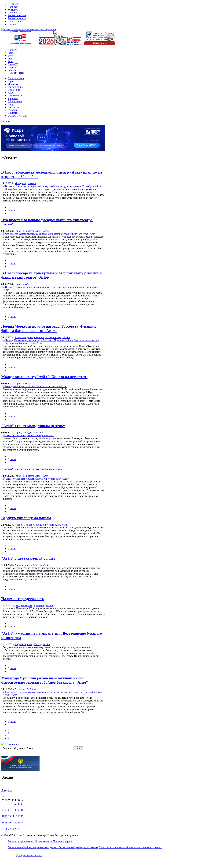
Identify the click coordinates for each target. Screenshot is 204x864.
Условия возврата (62, 841)
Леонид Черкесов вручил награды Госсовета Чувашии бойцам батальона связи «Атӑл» (48, 328)
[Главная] (28, 29)
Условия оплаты (43, 841)
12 (6, 816)
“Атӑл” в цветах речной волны (28, 558)
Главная (5, 121)
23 (19, 822)
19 (6, 822)
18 (3, 822)
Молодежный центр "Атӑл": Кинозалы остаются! (44, 377)
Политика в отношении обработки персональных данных (130, 847)
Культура (39, 605)
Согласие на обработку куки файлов (78, 847)
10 (22, 809)
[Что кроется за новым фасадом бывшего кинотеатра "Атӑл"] (49, 233)
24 (22, 822)
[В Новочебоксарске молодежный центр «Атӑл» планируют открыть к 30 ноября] (52, 186)
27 (9, 829)
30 (19, 829)
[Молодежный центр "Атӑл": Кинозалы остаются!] (35, 386)
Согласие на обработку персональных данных (33, 847)
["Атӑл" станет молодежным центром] (28, 435)
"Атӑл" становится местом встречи (32, 469)
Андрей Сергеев (24, 524)
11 (3, 816)
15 (16, 816)
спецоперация (36, 337)
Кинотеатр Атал (31, 231)
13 (9, 816)
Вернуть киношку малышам (26, 518)
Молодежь (20, 183)
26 (6, 829)
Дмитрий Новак (23, 605)
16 (19, 816)
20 (9, 822)
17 (22, 816)
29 (16, 829)
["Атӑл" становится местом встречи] (36, 478)
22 (16, 822)
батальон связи (53, 337)
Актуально (20, 337)
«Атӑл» (32, 183)
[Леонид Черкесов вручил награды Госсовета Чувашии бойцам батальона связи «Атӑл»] (54, 343)
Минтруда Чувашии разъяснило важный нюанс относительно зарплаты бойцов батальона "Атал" (44, 680)
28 (12, 829)
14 (12, 816)
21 (12, 822)
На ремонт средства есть (22, 599)
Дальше (12, 210)
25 (3, 829)
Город (18, 231)
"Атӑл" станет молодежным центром (33, 426)
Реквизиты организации (21, 841)
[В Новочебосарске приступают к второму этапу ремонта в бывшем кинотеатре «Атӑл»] (54, 289)
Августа (6, 790)
